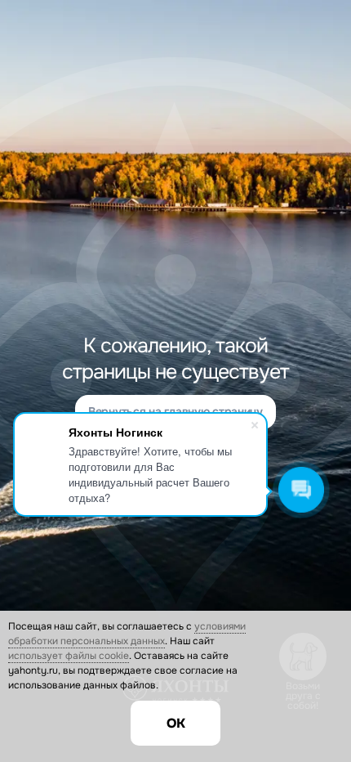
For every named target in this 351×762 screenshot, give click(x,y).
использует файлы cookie (68, 655)
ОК (176, 723)
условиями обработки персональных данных (127, 634)
